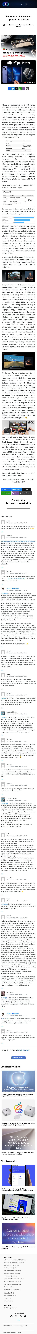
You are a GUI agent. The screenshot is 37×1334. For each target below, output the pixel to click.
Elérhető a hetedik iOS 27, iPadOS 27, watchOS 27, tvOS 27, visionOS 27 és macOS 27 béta (18, 1153)
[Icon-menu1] (30, 4)
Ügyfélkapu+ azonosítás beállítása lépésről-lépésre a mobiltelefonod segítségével (17, 1218)
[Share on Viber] (23, 88)
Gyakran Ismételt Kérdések (16, 579)
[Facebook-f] (11, 1316)
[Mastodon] (25, 1316)
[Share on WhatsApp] (20, 88)
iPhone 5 (32, 24)
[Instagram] (20, 1316)
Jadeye (9, 588)
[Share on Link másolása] (27, 88)
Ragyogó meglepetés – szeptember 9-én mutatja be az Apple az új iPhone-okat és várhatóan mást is (17, 1095)
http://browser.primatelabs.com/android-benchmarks (18, 541)
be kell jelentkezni (23, 1050)
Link (2, 531)
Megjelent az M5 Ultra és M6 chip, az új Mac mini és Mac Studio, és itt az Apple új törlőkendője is (18, 1124)
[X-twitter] (16, 1316)
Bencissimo (5, 1019)
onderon (5, 593)
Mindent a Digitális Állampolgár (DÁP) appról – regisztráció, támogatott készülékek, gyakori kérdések (17, 1189)
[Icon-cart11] (22, 4)
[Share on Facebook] (9, 88)
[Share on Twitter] (16, 88)
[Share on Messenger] (13, 88)
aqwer (4, 698)
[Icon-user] (26, 4)
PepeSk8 (5, 803)
